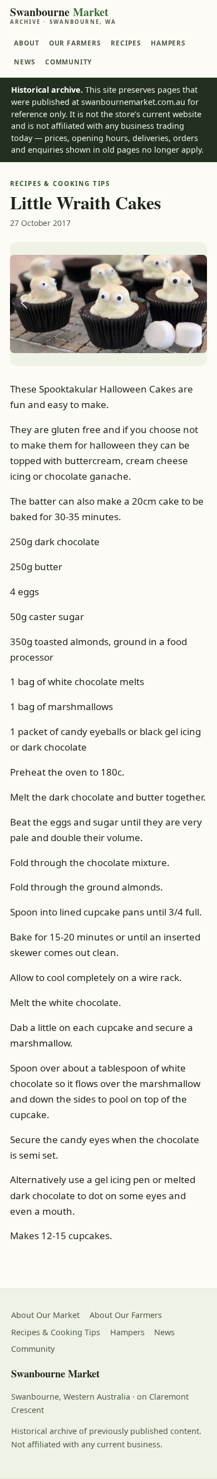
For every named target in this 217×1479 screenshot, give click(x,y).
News (24, 61)
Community (68, 61)
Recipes (126, 42)
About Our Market (45, 1315)
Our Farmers (75, 42)
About (26, 42)
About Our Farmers (126, 1315)
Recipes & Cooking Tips (55, 1332)
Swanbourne (63, 15)
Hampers (168, 42)
